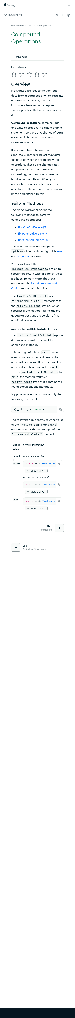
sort (59, 251)
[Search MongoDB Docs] (57, 15)
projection (23, 256)
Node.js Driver (44, 25)
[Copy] (60, 409)
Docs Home (17, 25)
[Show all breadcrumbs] (30, 25)
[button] (36, 471)
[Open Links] (69, 5)
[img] (14, 74)
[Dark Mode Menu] (68, 15)
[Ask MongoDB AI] (62, 15)
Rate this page (19, 67)
